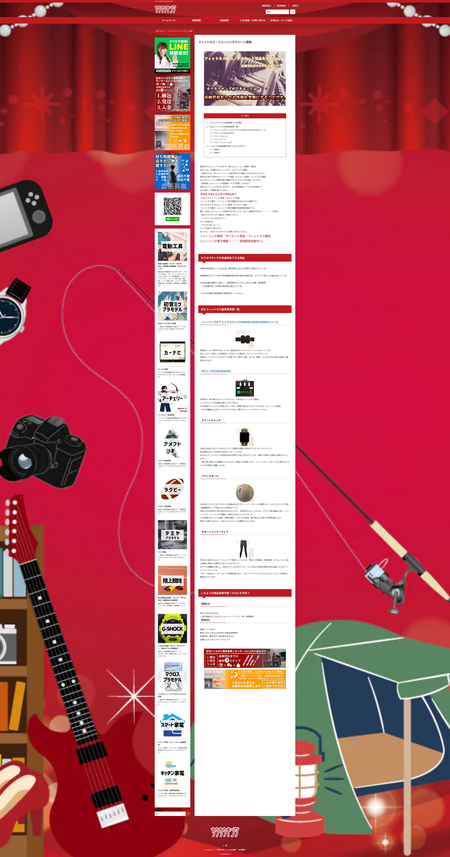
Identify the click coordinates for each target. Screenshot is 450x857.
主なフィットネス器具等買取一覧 (224, 126)
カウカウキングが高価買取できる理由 (226, 122)
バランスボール (220, 139)
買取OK (217, 149)
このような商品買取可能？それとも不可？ (228, 146)
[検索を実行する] (188, 814)
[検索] (292, 11)
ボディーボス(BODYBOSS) (224, 133)
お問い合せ (221, 850)
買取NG (217, 152)
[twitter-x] (224, 846)
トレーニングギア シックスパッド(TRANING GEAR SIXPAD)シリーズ (240, 130)
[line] (226, 846)
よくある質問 (266, 6)
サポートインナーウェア (223, 142)
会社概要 (295, 6)
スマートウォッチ (220, 136)
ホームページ (210, 850)
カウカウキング (226, 854)
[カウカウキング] (165, 9)
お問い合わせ (281, 6)
